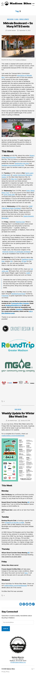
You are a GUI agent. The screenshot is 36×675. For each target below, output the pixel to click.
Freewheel (5, 295)
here (26, 573)
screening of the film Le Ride (14, 522)
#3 (11, 261)
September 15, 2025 (24, 30)
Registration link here (22, 163)
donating (19, 309)
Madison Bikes (10, 669)
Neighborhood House (18, 294)
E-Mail (16, 19)
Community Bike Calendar (20, 303)
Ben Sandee (12, 30)
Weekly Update (24, 19)
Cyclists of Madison (21, 59)
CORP (28, 273)
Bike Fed (14, 179)
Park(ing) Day (20, 222)
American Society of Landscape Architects (16, 252)
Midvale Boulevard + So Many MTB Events (18, 24)
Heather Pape (13, 420)
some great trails (9, 194)
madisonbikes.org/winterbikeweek (13, 435)
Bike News (10, 19)
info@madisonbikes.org (13, 305)
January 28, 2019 (25, 420)
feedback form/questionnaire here (13, 165)
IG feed (24, 261)
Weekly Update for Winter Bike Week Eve (18, 415)
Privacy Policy (5, 671)
